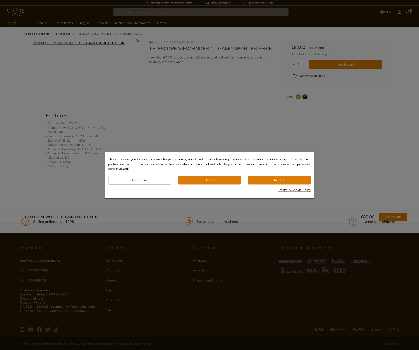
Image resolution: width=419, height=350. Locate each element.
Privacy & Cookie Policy (294, 190)
